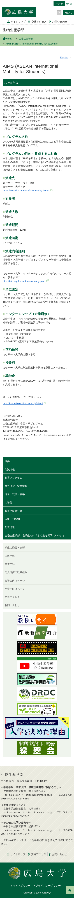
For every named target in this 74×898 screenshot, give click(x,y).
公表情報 (10, 527)
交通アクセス (12, 597)
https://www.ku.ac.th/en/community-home (26, 190)
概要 (7, 461)
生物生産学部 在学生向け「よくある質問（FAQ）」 (35, 535)
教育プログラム (13, 477)
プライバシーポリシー (48, 885)
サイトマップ (18, 21)
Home (9, 38)
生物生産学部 (13, 30)
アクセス (39, 21)
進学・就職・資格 (15, 494)
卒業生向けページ (15, 588)
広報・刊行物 (12, 518)
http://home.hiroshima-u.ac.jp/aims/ (23, 403)
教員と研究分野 (13, 510)
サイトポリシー (22, 885)
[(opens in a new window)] (37, 619)
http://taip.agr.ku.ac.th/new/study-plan (24, 281)
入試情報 (10, 469)
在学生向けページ (15, 580)
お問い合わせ (12, 605)
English (64, 57)
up (70, 891)
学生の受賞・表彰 (15, 547)
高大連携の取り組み (16, 572)
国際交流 (10, 555)
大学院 (8, 502)
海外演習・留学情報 (16, 485)
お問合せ (59, 21)
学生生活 (10, 564)
